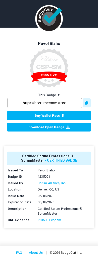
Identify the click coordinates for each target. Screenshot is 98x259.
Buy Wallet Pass (47, 115)
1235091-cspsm (49, 220)
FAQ (19, 252)
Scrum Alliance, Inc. (52, 183)
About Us (36, 252)
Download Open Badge (46, 127)
